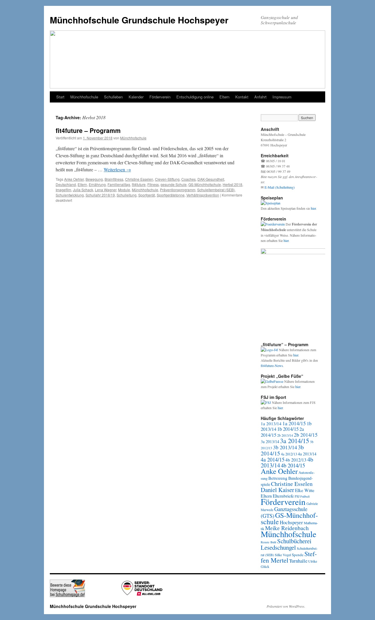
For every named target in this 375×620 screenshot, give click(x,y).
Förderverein (160, 97)
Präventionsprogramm (177, 189)
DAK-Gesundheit (210, 179)
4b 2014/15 (293, 465)
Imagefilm (63, 189)
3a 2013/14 (270, 441)
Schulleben (113, 97)
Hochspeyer (291, 522)
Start (60, 97)
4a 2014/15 (272, 459)
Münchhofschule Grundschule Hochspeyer (139, 19)
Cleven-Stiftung (167, 179)
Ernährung (97, 184)
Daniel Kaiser (277, 490)
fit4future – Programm (88, 130)
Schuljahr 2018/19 (100, 194)
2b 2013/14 (285, 435)
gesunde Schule (174, 184)
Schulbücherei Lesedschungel (286, 544)
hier (313, 208)
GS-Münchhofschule (204, 184)
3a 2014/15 (294, 440)
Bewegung (94, 179)
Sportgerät (146, 194)
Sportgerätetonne (171, 194)
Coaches (188, 179)
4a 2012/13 (289, 454)
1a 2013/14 (271, 423)
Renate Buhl (268, 542)
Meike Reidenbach (287, 528)
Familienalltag (119, 184)
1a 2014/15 (294, 423)
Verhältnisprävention (202, 194)
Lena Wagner (105, 189)
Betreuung (277, 478)
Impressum (282, 97)
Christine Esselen (139, 179)
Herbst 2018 (232, 184)
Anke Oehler (74, 179)
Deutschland (66, 184)
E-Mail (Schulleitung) (280, 187)
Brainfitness (114, 179)
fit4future (139, 184)
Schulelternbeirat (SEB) (216, 189)
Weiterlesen (117, 169)
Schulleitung (127, 194)
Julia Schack (83, 189)
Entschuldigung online (195, 97)
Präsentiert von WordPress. (286, 606)
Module (124, 189)
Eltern (224, 97)
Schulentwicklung (70, 194)
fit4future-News (272, 365)
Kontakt (241, 97)
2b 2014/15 (306, 434)
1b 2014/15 (288, 429)
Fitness (153, 184)
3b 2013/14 (285, 447)
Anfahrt (260, 97)
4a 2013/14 (307, 454)
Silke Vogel (283, 554)
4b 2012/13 (295, 460)
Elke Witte (304, 490)
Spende (298, 554)
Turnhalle (298, 560)
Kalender (136, 97)
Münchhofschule (84, 97)
